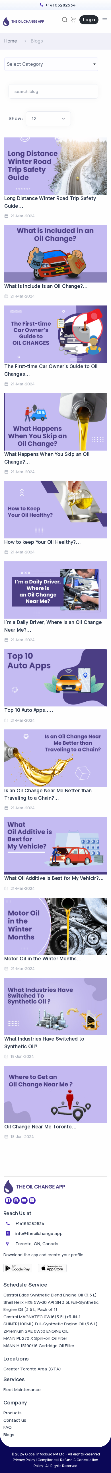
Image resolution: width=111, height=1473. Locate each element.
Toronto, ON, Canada (36, 1244)
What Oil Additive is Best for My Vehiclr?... (54, 878)
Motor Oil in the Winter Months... (42, 958)
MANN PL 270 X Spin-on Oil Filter (35, 1338)
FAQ (7, 1427)
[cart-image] (73, 19)
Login (89, 19)
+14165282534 (60, 5)
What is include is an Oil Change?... (46, 286)
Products (12, 1413)
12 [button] (34, 119)
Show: (16, 118)
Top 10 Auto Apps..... (28, 710)
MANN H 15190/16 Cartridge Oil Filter (38, 1346)
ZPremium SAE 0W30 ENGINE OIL (35, 1331)
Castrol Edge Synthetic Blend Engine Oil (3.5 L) (50, 1295)
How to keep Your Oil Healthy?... (42, 542)
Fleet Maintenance (22, 1390)
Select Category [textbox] (25, 64)
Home (10, 41)
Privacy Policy (24, 1459)
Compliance (47, 1459)
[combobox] (51, 64)
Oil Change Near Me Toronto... (40, 1126)
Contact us (14, 1420)
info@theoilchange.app (39, 1233)
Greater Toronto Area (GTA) (32, 1369)
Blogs (8, 1435)
